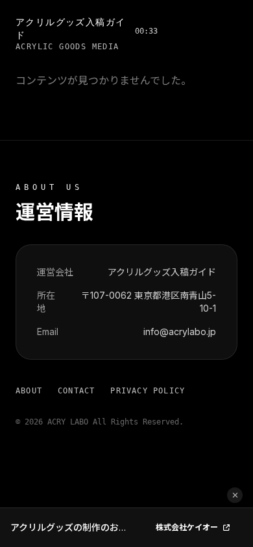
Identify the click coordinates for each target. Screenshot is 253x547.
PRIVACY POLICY (147, 390)
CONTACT (76, 390)
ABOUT (29, 390)
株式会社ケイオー (187, 527)
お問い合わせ (197, 31)
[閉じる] (235, 495)
